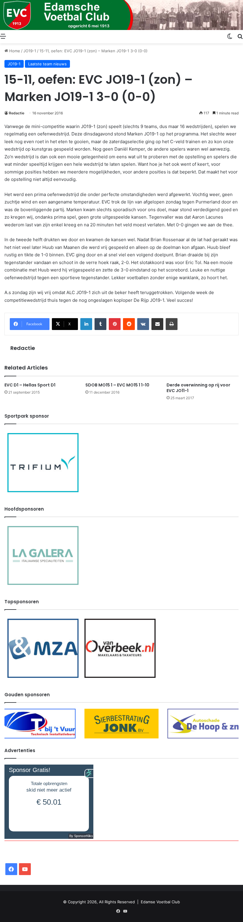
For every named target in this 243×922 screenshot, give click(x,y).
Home (14, 50)
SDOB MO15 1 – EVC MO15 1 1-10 (117, 385)
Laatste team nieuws (47, 63)
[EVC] (121, 15)
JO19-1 (29, 50)
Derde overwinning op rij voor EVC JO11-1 (198, 388)
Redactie (16, 113)
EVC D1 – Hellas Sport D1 (29, 385)
